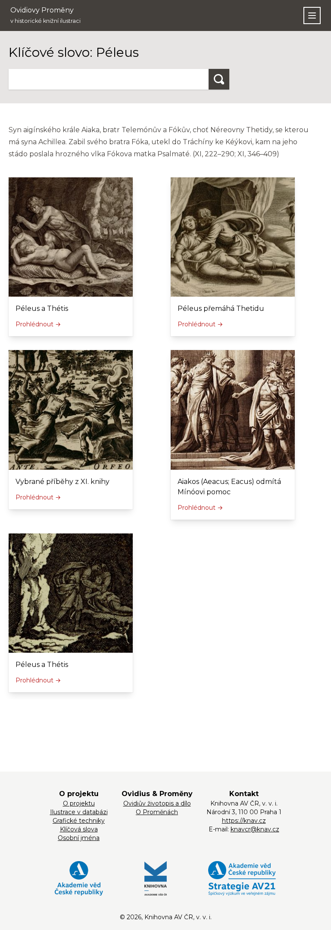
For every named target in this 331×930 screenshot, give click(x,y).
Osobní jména (79, 838)
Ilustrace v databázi (79, 812)
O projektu (79, 803)
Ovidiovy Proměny (45, 15)
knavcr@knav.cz (255, 829)
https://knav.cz (244, 821)
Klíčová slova (79, 829)
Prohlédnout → (38, 324)
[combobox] (109, 79)
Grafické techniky (79, 821)
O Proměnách (157, 812)
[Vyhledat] (219, 79)
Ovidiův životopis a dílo (157, 803)
